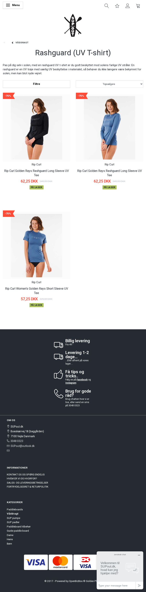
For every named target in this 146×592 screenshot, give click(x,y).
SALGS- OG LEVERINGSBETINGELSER (27, 482)
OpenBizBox (76, 581)
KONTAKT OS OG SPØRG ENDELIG (26, 474)
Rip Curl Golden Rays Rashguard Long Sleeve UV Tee (36, 173)
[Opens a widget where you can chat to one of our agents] (120, 570)
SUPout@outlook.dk (23, 445)
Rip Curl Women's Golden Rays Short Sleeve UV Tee (36, 291)
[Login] (128, 5)
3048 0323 (16, 441)
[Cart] (138, 5)
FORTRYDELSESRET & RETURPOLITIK (27, 486)
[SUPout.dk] (73, 25)
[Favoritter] (117, 5)
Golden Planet (94, 581)
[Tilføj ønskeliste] (6, 194)
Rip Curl (36, 164)
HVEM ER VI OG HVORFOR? (22, 478)
